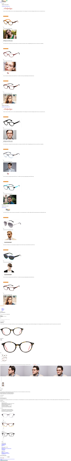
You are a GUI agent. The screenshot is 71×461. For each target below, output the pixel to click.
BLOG (2, 308)
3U (9, 6)
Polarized (3, 207)
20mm (1, 338)
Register (3, 309)
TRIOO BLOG (3, 449)
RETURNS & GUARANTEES (5, 453)
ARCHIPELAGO (4, 6)
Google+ (1, 459)
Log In (2, 310)
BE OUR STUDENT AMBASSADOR (6, 448)
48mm (2, 338)
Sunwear (5, 207)
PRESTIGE (7, 6)
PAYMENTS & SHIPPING (5, 452)
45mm (1, 339)
